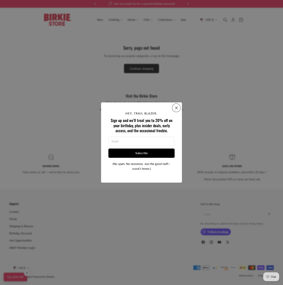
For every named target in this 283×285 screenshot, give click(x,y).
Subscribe (141, 153)
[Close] (176, 107)
